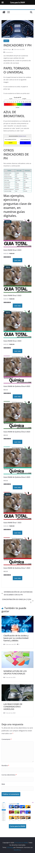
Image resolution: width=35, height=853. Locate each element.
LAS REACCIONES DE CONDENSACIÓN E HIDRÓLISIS (13, 706)
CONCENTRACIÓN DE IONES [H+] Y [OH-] (16, 600)
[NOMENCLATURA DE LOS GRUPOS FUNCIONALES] (17, 653)
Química (6, 40)
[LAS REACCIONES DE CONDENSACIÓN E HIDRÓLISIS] (17, 686)
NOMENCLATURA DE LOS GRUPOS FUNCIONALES (15, 672)
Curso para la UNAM (17, 826)
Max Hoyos (8, 49)
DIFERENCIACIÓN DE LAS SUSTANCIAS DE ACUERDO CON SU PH (18, 593)
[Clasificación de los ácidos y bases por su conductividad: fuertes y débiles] (17, 617)
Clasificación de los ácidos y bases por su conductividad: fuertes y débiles (16, 638)
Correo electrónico (9, 775)
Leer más (17, 260)
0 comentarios (9, 52)
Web (3, 784)
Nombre (5, 765)
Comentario (7, 739)
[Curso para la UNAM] (4, 12)
